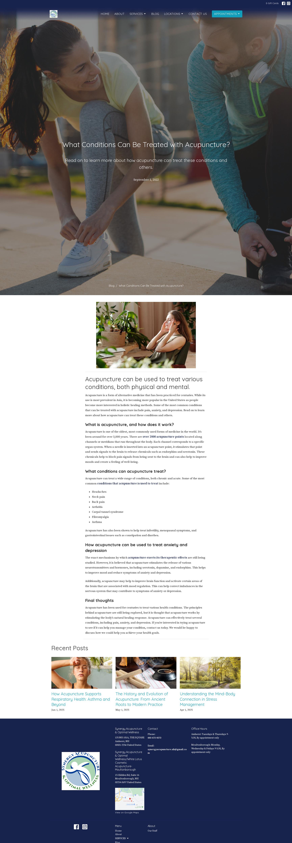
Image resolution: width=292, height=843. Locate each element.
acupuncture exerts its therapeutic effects (157, 558)
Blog (155, 14)
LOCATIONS (172, 14)
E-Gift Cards (272, 3)
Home (105, 14)
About (119, 14)
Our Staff (152, 830)
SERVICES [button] (120, 838)
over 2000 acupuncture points (163, 437)
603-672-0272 (154, 737)
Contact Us (198, 14)
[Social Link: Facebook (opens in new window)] (283, 3)
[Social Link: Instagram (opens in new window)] (288, 3)
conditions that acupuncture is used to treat (128, 483)
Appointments (225, 14)
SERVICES (136, 14)
